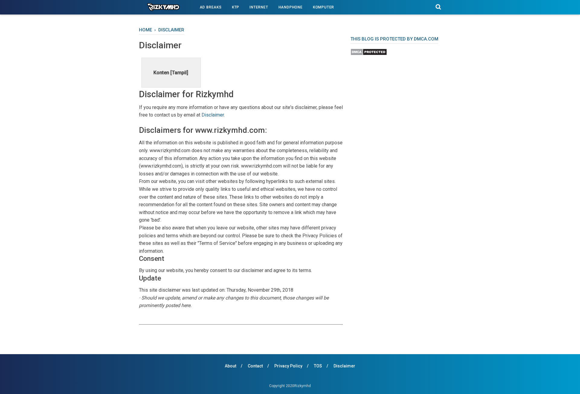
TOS (318, 366)
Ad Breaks (211, 7)
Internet (259, 7)
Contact (255, 366)
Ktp (235, 7)
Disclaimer (212, 115)
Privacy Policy (288, 366)
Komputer (323, 7)
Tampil (179, 72)
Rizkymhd (302, 386)
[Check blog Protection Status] (368, 54)
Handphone (291, 7)
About (230, 366)
